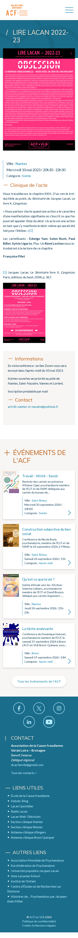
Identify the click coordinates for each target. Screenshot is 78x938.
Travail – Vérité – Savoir (40, 476)
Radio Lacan (19, 811)
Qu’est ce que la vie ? (38, 579)
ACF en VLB (37, 917)
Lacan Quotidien (22, 806)
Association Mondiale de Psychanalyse (37, 860)
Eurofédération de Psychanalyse (33, 865)
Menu (69, 10)
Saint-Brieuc (39, 500)
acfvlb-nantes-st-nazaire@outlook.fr (33, 406)
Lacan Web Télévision (26, 816)
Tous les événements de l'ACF (39, 681)
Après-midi (46, 563)
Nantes (21, 163)
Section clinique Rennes (27, 827)
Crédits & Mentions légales (39, 925)
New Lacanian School (25, 876)
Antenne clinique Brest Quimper (32, 837)
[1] (31, 230)
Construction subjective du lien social (46, 531)
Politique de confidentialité (39, 921)
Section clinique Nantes (27, 822)
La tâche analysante (37, 628)
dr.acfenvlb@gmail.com (27, 765)
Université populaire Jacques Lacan (35, 871)
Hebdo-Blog (19, 801)
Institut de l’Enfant (23, 881)
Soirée (26, 176)
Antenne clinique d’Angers (28, 832)
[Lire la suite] (11, 495)
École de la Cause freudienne (30, 796)
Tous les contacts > (24, 773)
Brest (35, 653)
